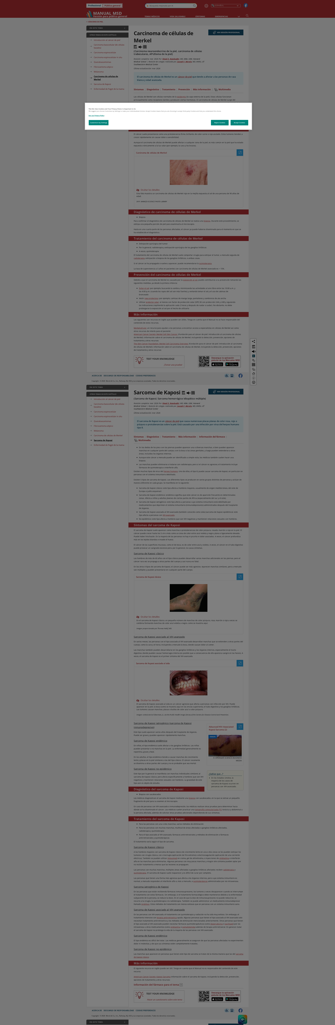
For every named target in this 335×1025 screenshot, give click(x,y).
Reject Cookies (219, 123)
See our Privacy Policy (96, 116)
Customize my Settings (98, 123)
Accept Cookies (239, 123)
